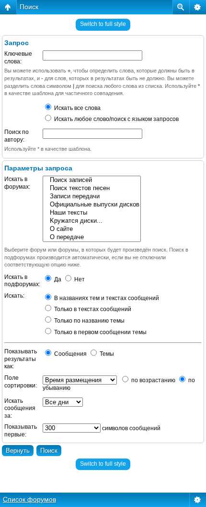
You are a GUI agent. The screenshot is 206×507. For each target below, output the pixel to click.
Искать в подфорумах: (22, 281)
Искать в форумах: (17, 183)
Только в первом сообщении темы (100, 332)
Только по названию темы (89, 320)
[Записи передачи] (91, 197)
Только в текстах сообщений (92, 309)
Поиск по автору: (16, 136)
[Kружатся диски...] (91, 221)
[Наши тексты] (91, 213)
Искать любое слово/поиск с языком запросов (116, 119)
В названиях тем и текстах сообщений (106, 298)
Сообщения (70, 353)
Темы (106, 353)
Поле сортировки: (20, 381)
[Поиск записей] (91, 180)
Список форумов (29, 499)
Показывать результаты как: (20, 359)
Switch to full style (103, 24)
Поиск (29, 7)
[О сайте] (91, 229)
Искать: (14, 295)
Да (57, 279)
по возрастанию (152, 380)
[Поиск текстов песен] (91, 188)
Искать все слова (77, 108)
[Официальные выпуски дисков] (91, 205)
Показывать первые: (20, 430)
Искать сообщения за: (19, 408)
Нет (79, 279)
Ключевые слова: (18, 57)
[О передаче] (91, 237)
